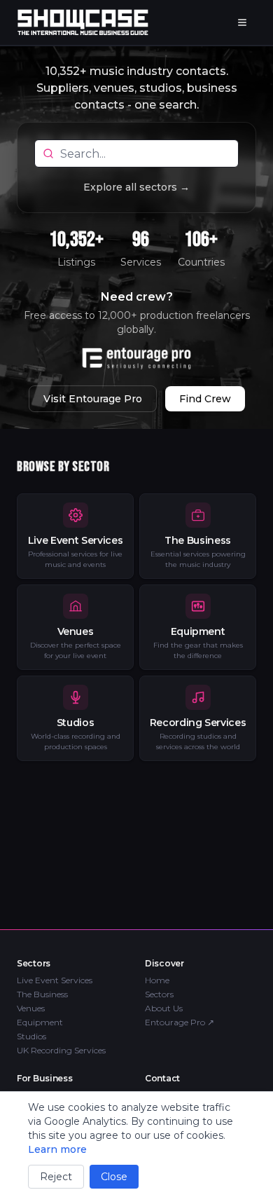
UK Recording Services (61, 1050)
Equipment (40, 1022)
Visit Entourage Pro (92, 398)
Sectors (159, 994)
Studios (31, 1036)
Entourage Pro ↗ (179, 1022)
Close (114, 1176)
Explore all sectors (136, 187)
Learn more (57, 1149)
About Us (164, 1008)
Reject (56, 1176)
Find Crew (205, 398)
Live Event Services (54, 980)
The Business (42, 994)
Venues (31, 1008)
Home (157, 980)
